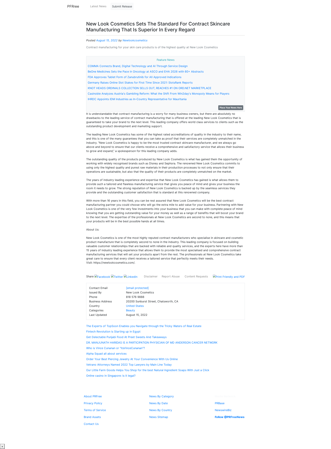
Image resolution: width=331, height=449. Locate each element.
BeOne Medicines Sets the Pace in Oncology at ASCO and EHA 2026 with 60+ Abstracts (146, 71)
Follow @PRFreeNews (229, 417)
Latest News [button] (98, 6)
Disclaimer (151, 276)
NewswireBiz (223, 410)
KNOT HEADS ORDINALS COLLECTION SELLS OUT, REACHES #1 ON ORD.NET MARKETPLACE (149, 88)
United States (135, 306)
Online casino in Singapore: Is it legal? (111, 375)
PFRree (73, 6)
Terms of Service (95, 410)
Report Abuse (171, 276)
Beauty (130, 310)
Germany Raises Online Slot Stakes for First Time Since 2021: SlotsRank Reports (140, 82)
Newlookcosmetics (135, 40)
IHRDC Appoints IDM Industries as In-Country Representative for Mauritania (137, 99)
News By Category (161, 396)
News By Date (158, 403)
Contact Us (91, 424)
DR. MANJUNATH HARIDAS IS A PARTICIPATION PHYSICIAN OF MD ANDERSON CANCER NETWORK (151, 342)
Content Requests (196, 276)
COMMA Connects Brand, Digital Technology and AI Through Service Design (138, 66)
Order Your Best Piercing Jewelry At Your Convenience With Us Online (132, 359)
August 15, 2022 (107, 40)
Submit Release (122, 6)
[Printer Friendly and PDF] (229, 276)
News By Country (160, 410)
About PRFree (93, 396)
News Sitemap (158, 417)
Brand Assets (92, 417)
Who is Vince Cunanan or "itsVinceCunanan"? (115, 348)
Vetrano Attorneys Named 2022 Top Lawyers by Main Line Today (129, 364)
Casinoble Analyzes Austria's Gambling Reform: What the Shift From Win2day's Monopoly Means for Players (158, 93)
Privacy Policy (93, 403)
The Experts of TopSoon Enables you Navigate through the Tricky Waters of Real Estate (143, 326)
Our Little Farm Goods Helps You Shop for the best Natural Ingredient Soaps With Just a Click (147, 370)
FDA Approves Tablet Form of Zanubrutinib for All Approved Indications (134, 77)
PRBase (219, 403)
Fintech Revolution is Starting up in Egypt (113, 331)
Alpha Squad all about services (106, 353)
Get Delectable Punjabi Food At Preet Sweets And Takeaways (126, 337)
